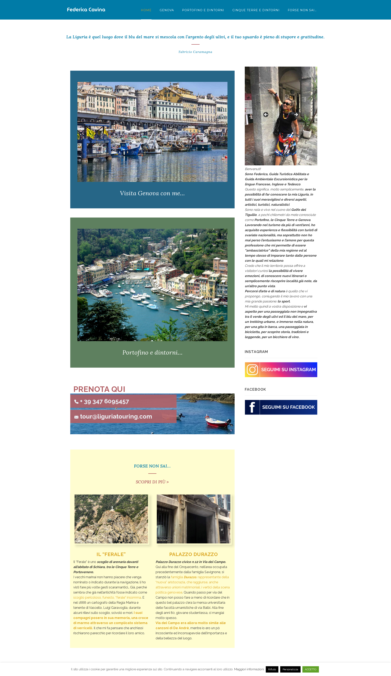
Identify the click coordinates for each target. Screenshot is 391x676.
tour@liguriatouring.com (116, 416)
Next (296, 115)
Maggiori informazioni (249, 669)
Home (146, 10)
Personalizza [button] (290, 669)
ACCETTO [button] (310, 669)
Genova (167, 10)
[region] (281, 116)
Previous (266, 115)
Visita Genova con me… (152, 193)
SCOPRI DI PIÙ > (152, 481)
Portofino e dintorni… (152, 352)
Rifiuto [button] (272, 669)
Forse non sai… (302, 10)
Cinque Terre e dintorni (256, 10)
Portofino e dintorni (203, 10)
